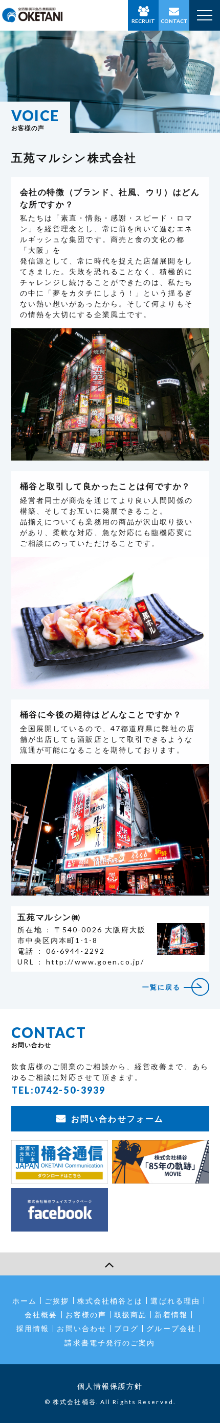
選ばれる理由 (175, 1300)
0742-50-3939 (69, 1090)
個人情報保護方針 (110, 1386)
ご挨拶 (57, 1300)
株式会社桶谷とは (110, 1300)
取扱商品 (130, 1314)
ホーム (24, 1300)
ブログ (126, 1328)
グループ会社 (171, 1328)
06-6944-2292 (75, 951)
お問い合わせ (81, 1328)
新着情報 (171, 1314)
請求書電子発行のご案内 (109, 1342)
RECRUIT (143, 21)
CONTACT (174, 21)
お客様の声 (86, 1314)
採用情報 (32, 1328)
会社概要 (41, 1314)
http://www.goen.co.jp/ (95, 961)
